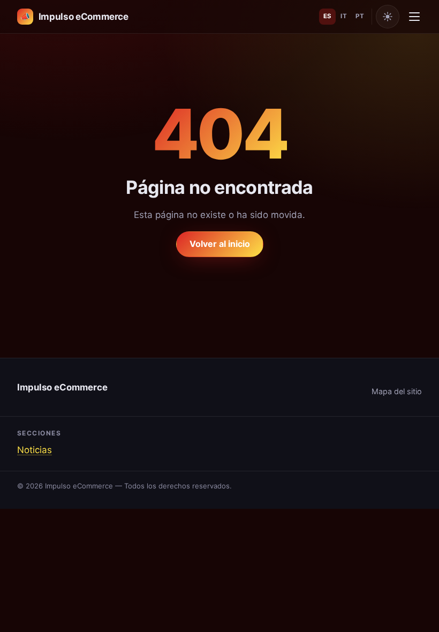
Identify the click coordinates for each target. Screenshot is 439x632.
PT (359, 16)
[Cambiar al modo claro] (387, 16)
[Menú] (414, 16)
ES (327, 16)
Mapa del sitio (397, 391)
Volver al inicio (220, 243)
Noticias (34, 450)
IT (343, 16)
